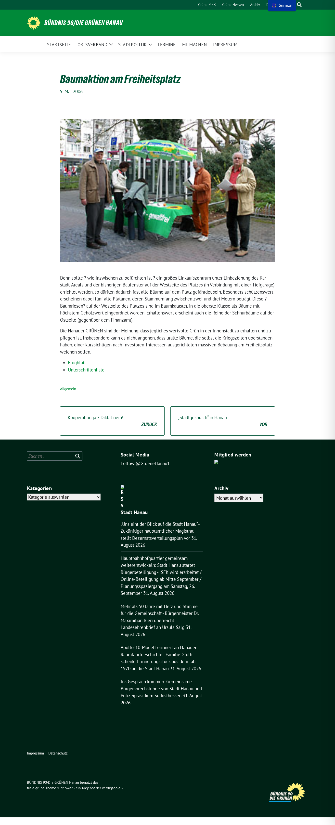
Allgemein (68, 388)
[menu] (282, 5)
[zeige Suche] (299, 5)
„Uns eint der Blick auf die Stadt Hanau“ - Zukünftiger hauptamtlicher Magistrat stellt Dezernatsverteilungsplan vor (160, 531)
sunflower (65, 788)
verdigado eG (112, 788)
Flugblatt (77, 363)
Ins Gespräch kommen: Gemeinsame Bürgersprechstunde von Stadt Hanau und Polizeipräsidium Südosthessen (161, 688)
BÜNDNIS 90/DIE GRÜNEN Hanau (83, 23)
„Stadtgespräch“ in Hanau (222, 420)
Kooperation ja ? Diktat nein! (112, 420)
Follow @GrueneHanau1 (145, 463)
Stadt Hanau (134, 512)
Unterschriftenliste (86, 370)
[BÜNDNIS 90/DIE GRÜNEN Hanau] (33, 23)
